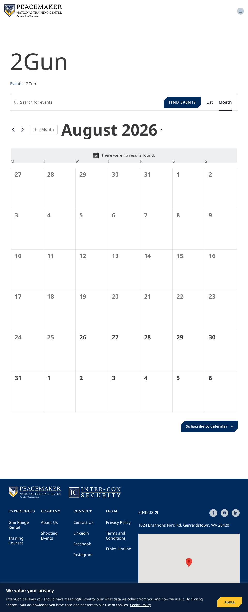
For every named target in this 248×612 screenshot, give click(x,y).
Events (16, 83)
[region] (124, 597)
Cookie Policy (140, 605)
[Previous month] (13, 129)
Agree (229, 602)
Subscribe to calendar (206, 426)
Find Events (182, 102)
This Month (43, 129)
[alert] (124, 155)
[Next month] (22, 129)
